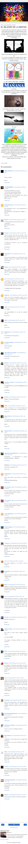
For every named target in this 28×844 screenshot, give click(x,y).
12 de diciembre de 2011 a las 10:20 (17, 219)
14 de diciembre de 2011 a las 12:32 (17, 794)
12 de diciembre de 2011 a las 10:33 (17, 233)
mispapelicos (7, 473)
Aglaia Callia (7, 416)
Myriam (6, 794)
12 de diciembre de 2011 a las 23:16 (16, 651)
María (5, 584)
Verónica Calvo (8, 430)
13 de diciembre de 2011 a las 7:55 (16, 751)
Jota (5, 677)
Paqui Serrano (8, 735)
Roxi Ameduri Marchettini (10, 713)
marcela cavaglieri (9, 342)
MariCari (6, 362)
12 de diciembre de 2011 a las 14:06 (17, 362)
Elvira (5, 320)
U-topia (6, 233)
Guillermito (7, 571)
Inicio (14, 824)
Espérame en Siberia (9, 725)
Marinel (6, 219)
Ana (5, 596)
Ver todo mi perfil (4, 839)
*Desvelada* (7, 253)
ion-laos (6, 617)
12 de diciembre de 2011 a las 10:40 (17, 267)
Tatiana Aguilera (8, 527)
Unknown (6, 295)
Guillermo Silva (8, 629)
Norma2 (6, 397)
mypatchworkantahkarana (11, 453)
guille (5, 307)
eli (5, 561)
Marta (5, 751)
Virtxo (6, 651)
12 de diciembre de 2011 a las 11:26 (18, 295)
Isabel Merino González (10, 352)
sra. (5, 278)
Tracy (10, 832)
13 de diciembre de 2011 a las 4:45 (18, 700)
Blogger (19, 842)
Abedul (6, 267)
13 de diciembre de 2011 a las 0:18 (17, 663)
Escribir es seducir (9, 382)
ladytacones (7, 332)
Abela (5, 405)
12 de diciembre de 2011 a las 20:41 (14, 561)
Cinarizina (6, 700)
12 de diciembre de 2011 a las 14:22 (16, 405)
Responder (7, 182)
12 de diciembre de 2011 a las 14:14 (17, 397)
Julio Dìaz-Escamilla (9, 779)
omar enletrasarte (8, 513)
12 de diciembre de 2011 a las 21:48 (17, 617)
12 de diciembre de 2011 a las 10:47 (15, 278)
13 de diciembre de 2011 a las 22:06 (17, 766)
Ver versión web (14, 827)
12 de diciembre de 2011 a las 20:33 (18, 543)
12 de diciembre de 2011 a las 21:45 (15, 596)
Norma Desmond (8, 204)
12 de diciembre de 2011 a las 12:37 (16, 307)
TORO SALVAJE (8, 170)
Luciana (6, 766)
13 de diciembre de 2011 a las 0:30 (15, 677)
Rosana (6, 663)
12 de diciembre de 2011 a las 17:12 (18, 465)
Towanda (6, 543)
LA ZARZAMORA (8, 187)
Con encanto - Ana (9, 487)
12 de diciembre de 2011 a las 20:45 (16, 584)
